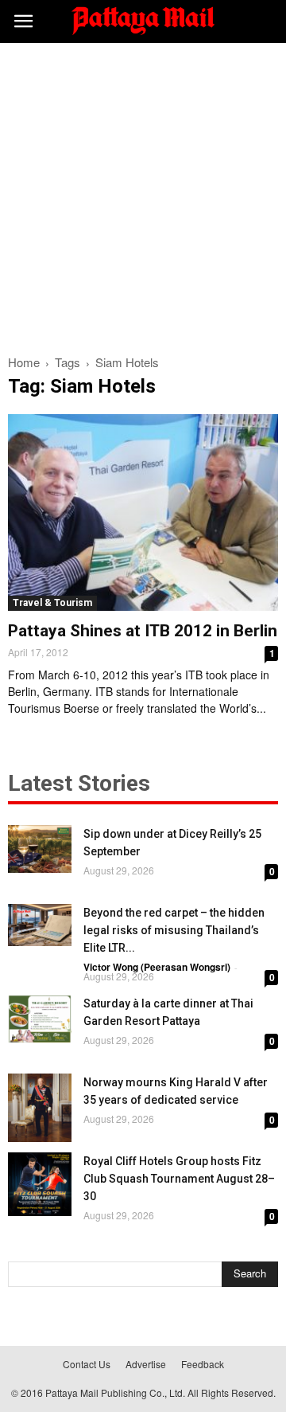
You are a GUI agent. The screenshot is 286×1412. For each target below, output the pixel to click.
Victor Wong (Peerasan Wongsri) (156, 967)
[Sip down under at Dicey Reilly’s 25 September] (40, 849)
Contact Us (86, 1364)
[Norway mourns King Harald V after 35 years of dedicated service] (40, 1108)
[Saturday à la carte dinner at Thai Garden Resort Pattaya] (40, 1018)
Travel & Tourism (52, 602)
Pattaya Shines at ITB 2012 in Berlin (142, 630)
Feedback (202, 1364)
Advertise (146, 1364)
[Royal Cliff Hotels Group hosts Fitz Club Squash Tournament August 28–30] (40, 1184)
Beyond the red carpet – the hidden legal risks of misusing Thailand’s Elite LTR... (174, 930)
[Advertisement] (143, 194)
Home (24, 362)
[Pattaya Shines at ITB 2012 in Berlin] (143, 512)
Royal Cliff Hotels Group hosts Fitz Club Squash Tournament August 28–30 (179, 1179)
